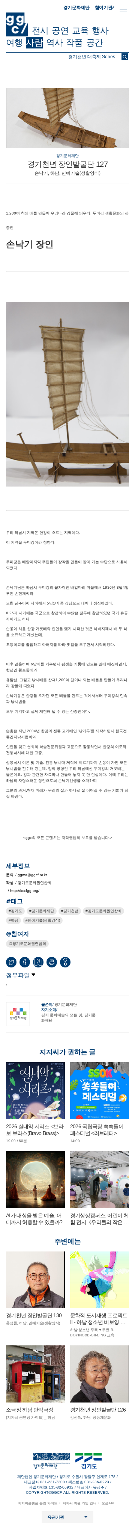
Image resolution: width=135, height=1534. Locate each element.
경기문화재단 (76, 7)
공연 (60, 30)
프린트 (51, 962)
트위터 (11, 962)
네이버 (38, 962)
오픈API (108, 1503)
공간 (94, 42)
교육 (80, 30)
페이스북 (25, 962)
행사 (100, 30)
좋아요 (65, 964)
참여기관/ (104, 7)
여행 (14, 42)
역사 (54, 42)
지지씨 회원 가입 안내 (79, 1503)
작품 (74, 42)
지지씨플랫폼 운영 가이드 (37, 1503)
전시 (40, 30)
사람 (34, 42)
